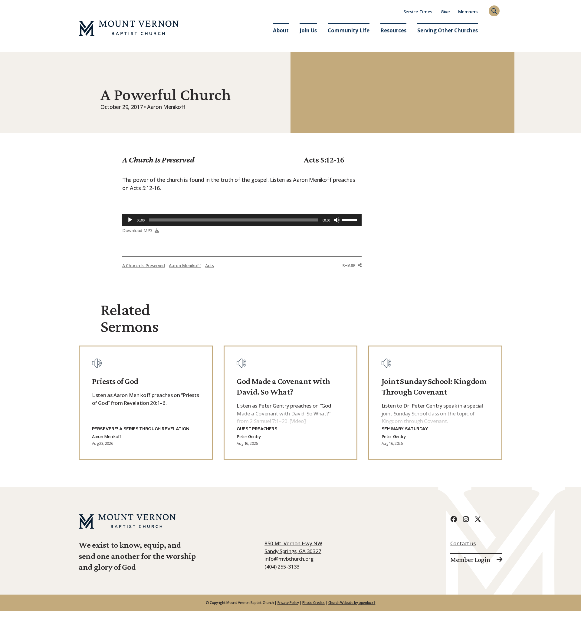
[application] (242, 220)
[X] (477, 519)
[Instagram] (465, 519)
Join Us (308, 30)
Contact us (462, 543)
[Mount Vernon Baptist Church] (129, 28)
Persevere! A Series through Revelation (140, 429)
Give (445, 11)
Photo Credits (313, 602)
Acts (209, 265)
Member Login (470, 559)
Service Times (417, 11)
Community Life (348, 30)
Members (468, 11)
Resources (393, 30)
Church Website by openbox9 (352, 602)
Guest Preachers (257, 429)
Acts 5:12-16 (324, 159)
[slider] (350, 219)
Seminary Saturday (405, 429)
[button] (494, 10)
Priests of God (115, 381)
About (281, 30)
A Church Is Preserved (158, 159)
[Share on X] (351, 289)
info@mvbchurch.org (288, 558)
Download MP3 (137, 230)
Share (349, 265)
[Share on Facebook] (351, 277)
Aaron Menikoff (185, 265)
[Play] (130, 220)
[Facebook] (453, 519)
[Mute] (337, 220)
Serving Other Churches (447, 30)
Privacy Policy (288, 602)
